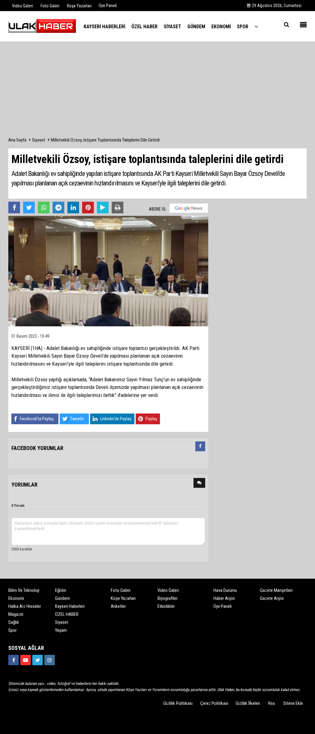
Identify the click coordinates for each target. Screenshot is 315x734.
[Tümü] (256, 26)
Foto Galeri (120, 590)
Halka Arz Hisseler (24, 606)
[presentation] (200, 446)
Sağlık (13, 622)
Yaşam (61, 630)
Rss (271, 703)
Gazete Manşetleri (276, 590)
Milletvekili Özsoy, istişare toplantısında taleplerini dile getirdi (105, 140)
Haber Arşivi (224, 598)
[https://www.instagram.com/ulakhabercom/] (49, 660)
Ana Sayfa (17, 140)
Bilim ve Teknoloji (23, 590)
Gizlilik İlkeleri (248, 703)
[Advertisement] (157, 91)
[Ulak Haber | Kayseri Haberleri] (42, 26)
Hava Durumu (225, 590)
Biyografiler (167, 598)
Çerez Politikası (214, 703)
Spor (12, 630)
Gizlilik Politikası (178, 703)
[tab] (200, 447)
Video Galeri (168, 590)
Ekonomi (16, 598)
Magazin (15, 614)
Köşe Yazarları (123, 598)
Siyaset (38, 140)
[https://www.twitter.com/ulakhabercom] (37, 660)
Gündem (62, 598)
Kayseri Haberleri (70, 606)
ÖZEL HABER (66, 614)
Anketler (118, 606)
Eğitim (60, 590)
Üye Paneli (108, 5)
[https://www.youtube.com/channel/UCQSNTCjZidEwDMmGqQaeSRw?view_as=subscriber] (25, 660)
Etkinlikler (166, 606)
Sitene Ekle (293, 703)
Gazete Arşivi (272, 598)
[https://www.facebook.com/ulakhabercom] (13, 660)
